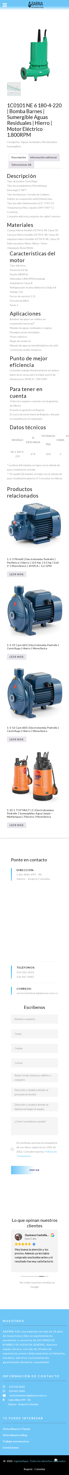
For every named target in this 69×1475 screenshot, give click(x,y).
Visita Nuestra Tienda (16, 1428)
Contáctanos (11, 1447)
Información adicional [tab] (43, 157)
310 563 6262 (25, 972)
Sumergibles (14, 146)
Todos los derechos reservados (48, 1461)
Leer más (17, 574)
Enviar (34, 1170)
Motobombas (49, 141)
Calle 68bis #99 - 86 (29, 874)
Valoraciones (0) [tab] (21, 164)
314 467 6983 (25, 976)
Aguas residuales (31, 141)
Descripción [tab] (18, 157)
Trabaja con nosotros (16, 1441)
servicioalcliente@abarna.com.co (37, 993)
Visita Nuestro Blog (15, 1435)
